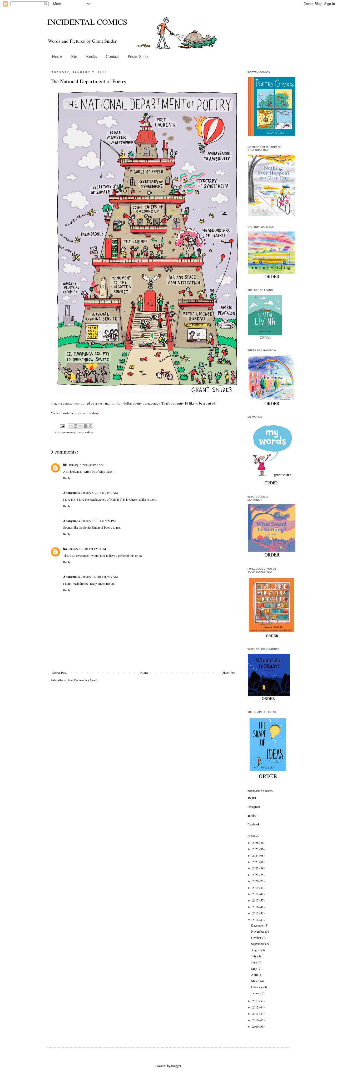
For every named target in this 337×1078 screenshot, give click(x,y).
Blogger (176, 1066)
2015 (255, 913)
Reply (67, 478)
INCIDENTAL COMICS (87, 21)
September (258, 944)
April (255, 974)
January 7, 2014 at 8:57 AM (86, 464)
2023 (255, 862)
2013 (255, 1001)
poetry (80, 432)
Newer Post (59, 672)
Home (57, 56)
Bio (74, 56)
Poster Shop (138, 56)
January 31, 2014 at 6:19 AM (99, 576)
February (257, 987)
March (255, 981)
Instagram (253, 806)
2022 (255, 868)
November (258, 931)
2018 (255, 894)
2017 (255, 900)
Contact (112, 56)
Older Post (228, 672)
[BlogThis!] (75, 426)
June (254, 962)
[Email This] (70, 426)
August (256, 950)
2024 (255, 855)
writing (89, 432)
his (65, 464)
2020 (255, 881)
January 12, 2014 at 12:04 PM (87, 549)
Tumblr (251, 815)
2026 (255, 842)
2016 (255, 907)
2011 (255, 1013)
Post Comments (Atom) (82, 680)
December (258, 925)
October (256, 938)
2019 (255, 887)
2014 (255, 920)
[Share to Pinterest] (90, 426)
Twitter (251, 797)
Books (91, 56)
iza (65, 549)
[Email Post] (61, 425)
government (68, 432)
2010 (255, 1020)
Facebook (253, 824)
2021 (255, 875)
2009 (255, 1026)
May (254, 968)
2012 (255, 1007)
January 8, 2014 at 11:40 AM (99, 492)
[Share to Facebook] (85, 426)
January (256, 993)
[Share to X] (80, 426)
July (254, 956)
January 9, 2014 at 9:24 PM (98, 521)
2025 (255, 849)
